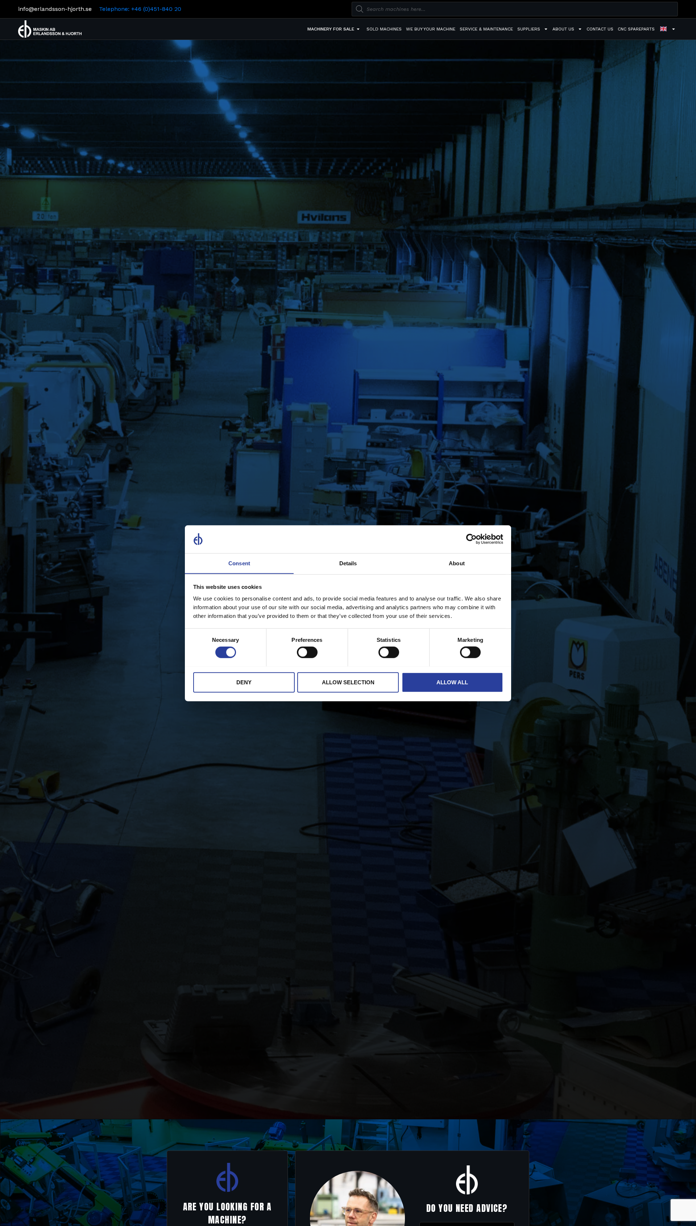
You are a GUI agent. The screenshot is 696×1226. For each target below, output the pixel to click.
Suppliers (528, 29)
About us (563, 29)
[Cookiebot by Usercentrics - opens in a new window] (471, 539)
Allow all (452, 682)
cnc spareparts (636, 29)
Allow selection (348, 682)
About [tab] (457, 563)
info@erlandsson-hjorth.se (55, 8)
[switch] (307, 652)
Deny (244, 682)
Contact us (600, 29)
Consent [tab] (239, 563)
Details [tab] (348, 563)
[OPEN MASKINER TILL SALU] (358, 29)
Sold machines (384, 29)
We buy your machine (430, 29)
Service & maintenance (486, 29)
